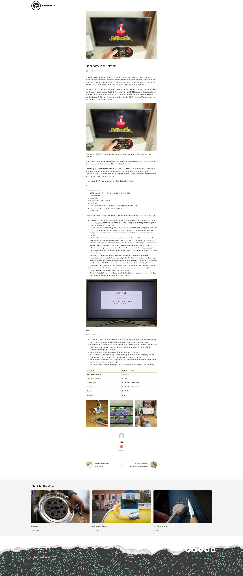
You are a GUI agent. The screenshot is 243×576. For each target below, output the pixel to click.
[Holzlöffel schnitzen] (182, 506)
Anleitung (109, 6)
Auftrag (121, 6)
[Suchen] (211, 5)
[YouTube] (194, 550)
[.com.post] (60, 506)
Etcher (92, 230)
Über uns (121, 552)
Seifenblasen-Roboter (99, 526)
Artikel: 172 (121, 450)
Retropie (99, 223)
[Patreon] (188, 550)
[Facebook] (200, 550)
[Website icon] (121, 446)
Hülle (103, 352)
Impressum (146, 6)
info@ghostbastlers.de (42, 557)
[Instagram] (206, 550)
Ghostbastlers (48, 6)
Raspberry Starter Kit (97, 362)
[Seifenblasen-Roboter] (121, 506)
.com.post (34, 526)
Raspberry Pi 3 (95, 190)
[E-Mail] (213, 550)
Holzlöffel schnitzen (160, 526)
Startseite (96, 6)
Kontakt (133, 6)
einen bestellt (147, 248)
